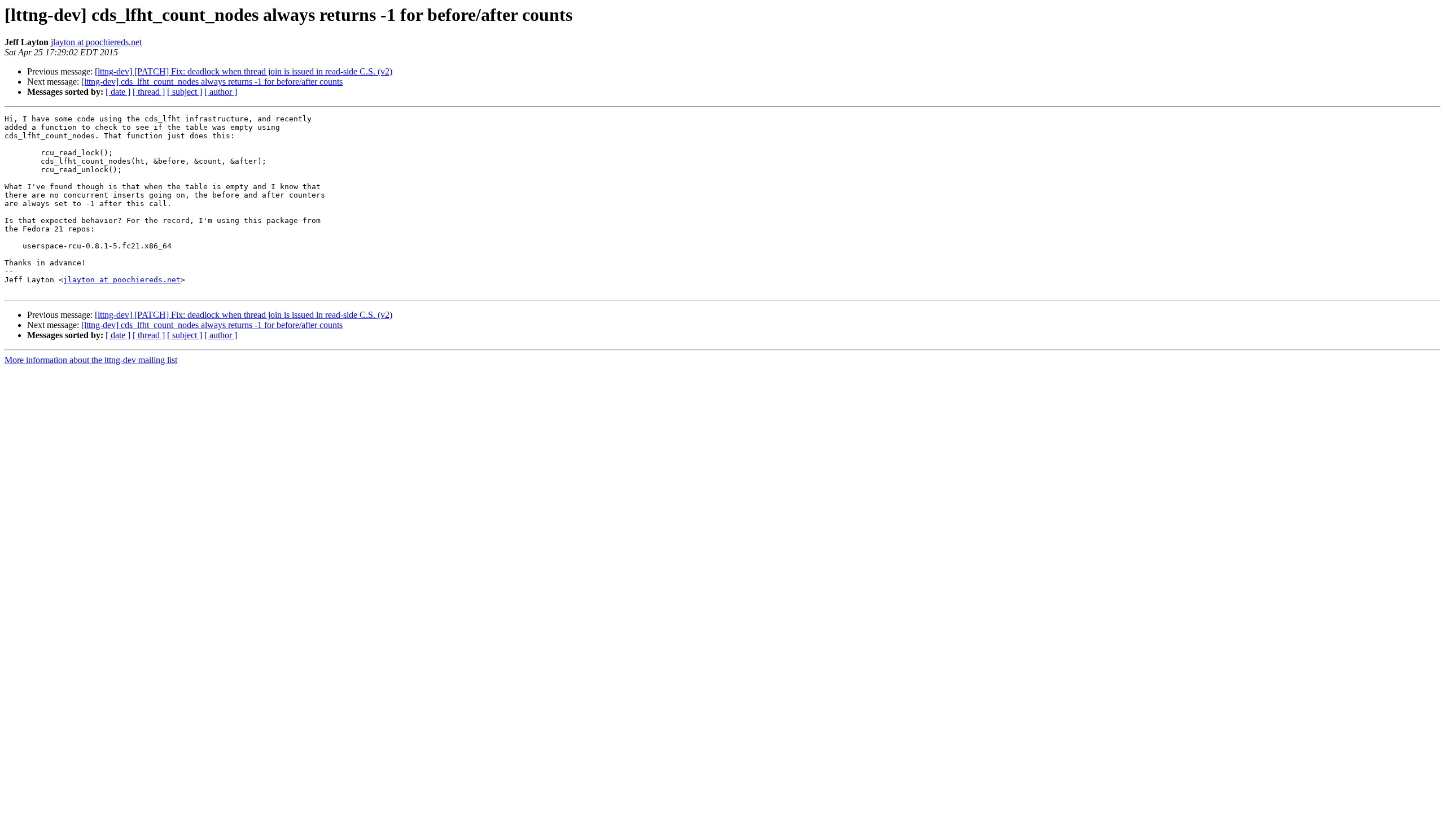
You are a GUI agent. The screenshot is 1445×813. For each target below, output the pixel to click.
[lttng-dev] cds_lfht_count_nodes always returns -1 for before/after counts (212, 81)
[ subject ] (184, 92)
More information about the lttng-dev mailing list (91, 360)
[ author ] (220, 92)
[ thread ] (149, 92)
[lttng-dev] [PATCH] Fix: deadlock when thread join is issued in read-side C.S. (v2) (243, 71)
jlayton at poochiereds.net (96, 42)
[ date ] (118, 92)
